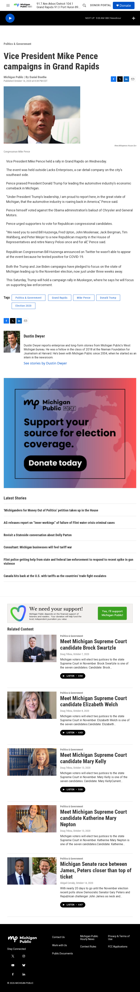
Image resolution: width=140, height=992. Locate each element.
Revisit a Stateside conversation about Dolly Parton (38, 535)
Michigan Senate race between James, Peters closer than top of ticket (95, 870)
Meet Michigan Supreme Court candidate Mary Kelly (93, 758)
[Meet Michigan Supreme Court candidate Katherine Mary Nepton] (32, 818)
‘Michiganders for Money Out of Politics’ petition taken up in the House (51, 510)
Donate (125, 5)
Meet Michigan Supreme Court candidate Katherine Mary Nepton (93, 818)
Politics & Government (17, 44)
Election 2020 (23, 305)
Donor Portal (100, 5)
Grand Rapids (59, 297)
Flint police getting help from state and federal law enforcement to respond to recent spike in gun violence (68, 561)
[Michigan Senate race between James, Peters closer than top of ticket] (32, 871)
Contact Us (58, 937)
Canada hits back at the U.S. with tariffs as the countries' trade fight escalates (55, 576)
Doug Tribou (66, 654)
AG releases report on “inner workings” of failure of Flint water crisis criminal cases (59, 523)
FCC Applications (117, 946)
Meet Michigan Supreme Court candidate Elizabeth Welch (93, 701)
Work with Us (59, 945)
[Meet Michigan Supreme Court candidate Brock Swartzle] (32, 648)
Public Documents (62, 953)
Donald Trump (108, 297)
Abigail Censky (67, 882)
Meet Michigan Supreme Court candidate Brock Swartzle (93, 644)
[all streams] (134, 18)
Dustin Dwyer (34, 336)
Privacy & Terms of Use (119, 938)
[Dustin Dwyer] (12, 342)
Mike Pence (84, 297)
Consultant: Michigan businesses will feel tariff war (38, 547)
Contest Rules (88, 946)
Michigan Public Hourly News (89, 938)
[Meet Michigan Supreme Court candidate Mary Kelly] (32, 762)
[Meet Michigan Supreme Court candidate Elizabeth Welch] (32, 705)
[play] (10, 18)
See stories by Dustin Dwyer (45, 363)
